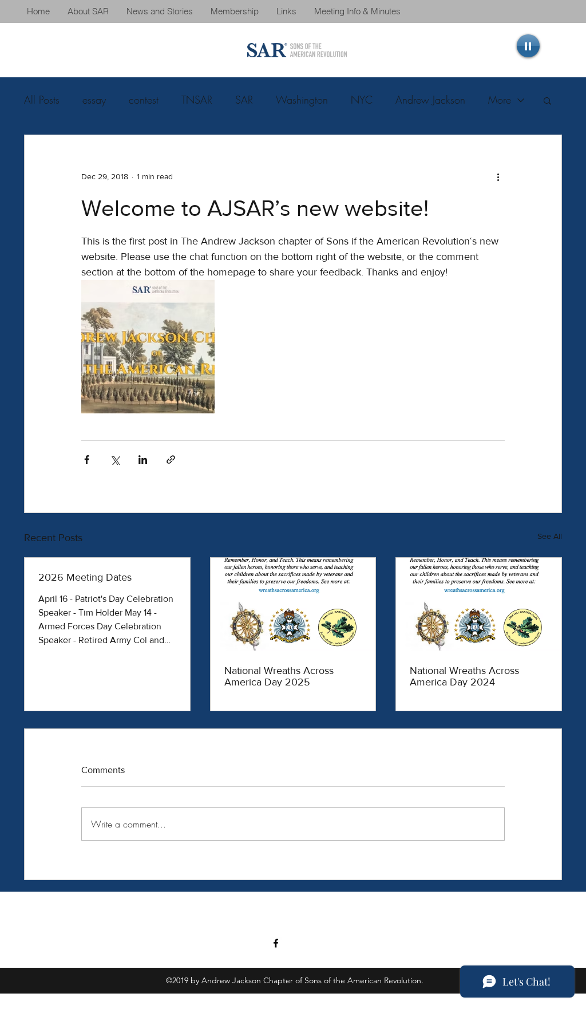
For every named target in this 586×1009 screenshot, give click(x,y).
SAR (244, 100)
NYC (362, 100)
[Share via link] (170, 459)
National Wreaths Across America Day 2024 (464, 676)
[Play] (528, 45)
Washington (302, 100)
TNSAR (196, 100)
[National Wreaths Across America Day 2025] (293, 604)
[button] (547, 100)
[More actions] (498, 176)
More (499, 100)
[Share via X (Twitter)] (114, 459)
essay (94, 100)
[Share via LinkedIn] (142, 459)
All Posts (42, 100)
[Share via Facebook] (86, 459)
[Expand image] (148, 346)
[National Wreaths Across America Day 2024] (478, 604)
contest (144, 100)
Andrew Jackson (430, 100)
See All (549, 536)
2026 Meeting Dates (85, 577)
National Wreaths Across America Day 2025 (279, 676)
